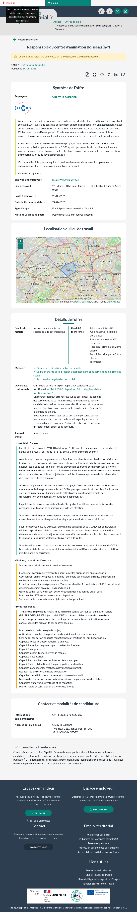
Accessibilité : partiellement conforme (98, 852)
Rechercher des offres (99, 834)
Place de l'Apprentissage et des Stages (99, 879)
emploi (54, 2)
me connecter (100, 809)
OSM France (113, 301)
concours (10, 2)
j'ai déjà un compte (40, 820)
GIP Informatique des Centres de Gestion (62, 908)
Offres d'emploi (73, 21)
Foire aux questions (98, 843)
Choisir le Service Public (99, 874)
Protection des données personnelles (99, 847)
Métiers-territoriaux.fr (98, 870)
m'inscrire (40, 813)
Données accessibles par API (97, 908)
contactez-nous (38, 847)
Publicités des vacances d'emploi (97, 838)
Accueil (57, 21)
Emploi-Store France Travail (98, 883)
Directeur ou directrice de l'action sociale (58, 367)
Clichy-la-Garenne (64, 96)
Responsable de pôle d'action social (55, 379)
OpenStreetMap (81, 301)
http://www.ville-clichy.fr (65, 179)
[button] (20, 241)
